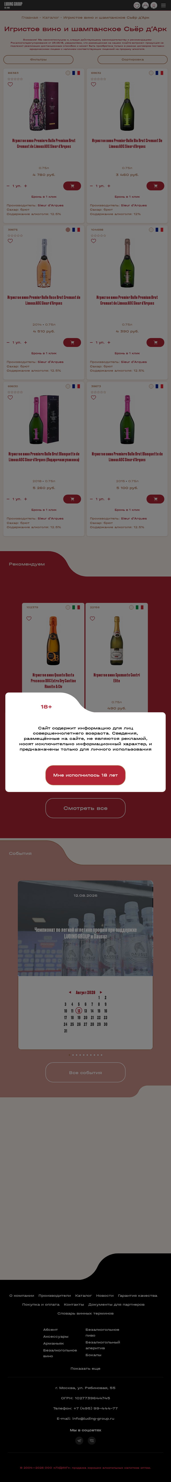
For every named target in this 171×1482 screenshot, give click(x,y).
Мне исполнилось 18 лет (85, 775)
